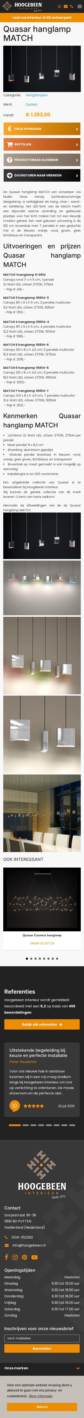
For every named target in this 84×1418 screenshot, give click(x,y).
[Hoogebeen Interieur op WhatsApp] (59, 6)
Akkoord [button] (42, 1407)
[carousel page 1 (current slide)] (15, 1125)
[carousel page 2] (26, 1125)
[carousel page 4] (41, 1125)
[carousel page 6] (57, 1125)
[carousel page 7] (64, 1125)
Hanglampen (37, 95)
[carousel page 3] (33, 1125)
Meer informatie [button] (41, 1396)
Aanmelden (42, 1348)
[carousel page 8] (72, 1125)
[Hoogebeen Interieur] (22, 6)
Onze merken (16, 1368)
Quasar (32, 104)
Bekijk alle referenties (39, 1024)
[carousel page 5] (49, 1125)
